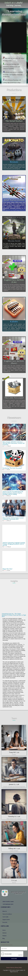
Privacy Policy (18, 967)
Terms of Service (10, 967)
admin (5, 446)
